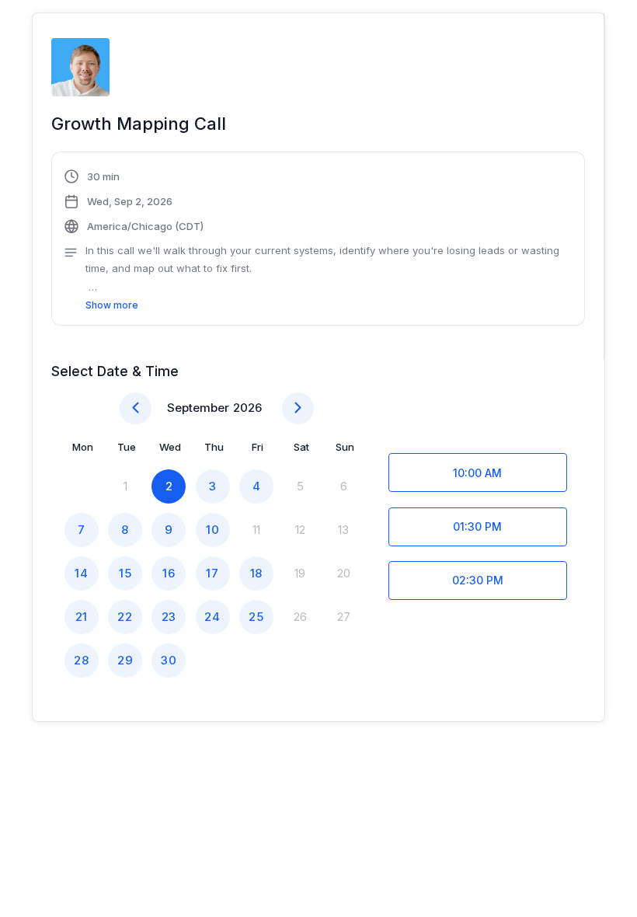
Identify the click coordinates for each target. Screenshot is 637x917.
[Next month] (298, 408)
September (198, 407)
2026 (247, 407)
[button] (318, 241)
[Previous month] (135, 408)
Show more (111, 305)
